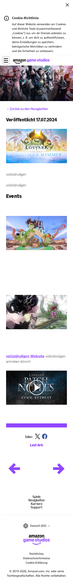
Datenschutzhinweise (36, 558)
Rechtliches (36, 553)
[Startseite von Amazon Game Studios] (31, 61)
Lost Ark (36, 445)
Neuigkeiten (36, 500)
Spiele (36, 496)
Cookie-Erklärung (36, 562)
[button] (6, 60)
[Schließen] (67, 5)
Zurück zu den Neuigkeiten (29, 109)
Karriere (36, 504)
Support (36, 507)
